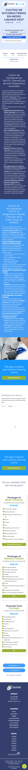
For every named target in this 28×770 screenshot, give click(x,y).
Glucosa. (6, 519)
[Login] (16, 4)
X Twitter (14, 747)
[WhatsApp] (24, 766)
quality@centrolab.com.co (14, 701)
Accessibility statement (14, 763)
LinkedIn (14, 738)
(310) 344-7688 (14, 696)
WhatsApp (14, 750)
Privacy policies (9, 762)
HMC (11, 761)
